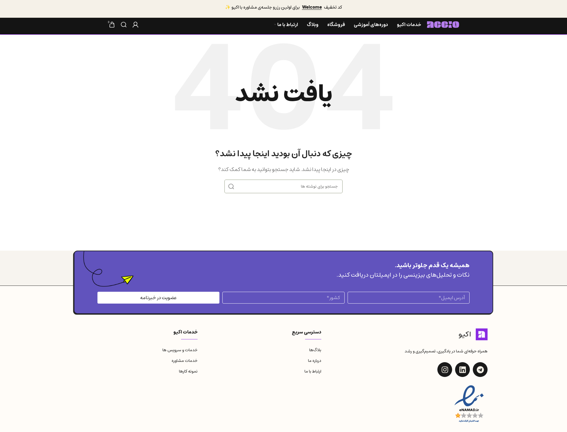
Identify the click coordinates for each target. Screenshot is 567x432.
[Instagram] (444, 369)
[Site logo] (443, 24)
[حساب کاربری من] (135, 24)
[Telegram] (480, 369)
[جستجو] (124, 24)
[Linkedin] (462, 369)
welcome (312, 7)
